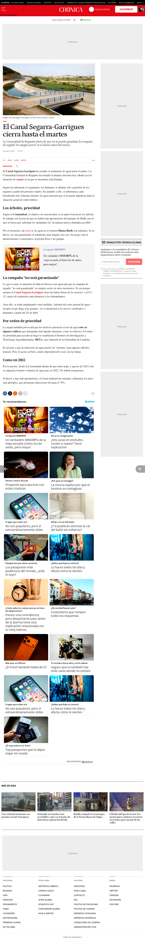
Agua (10, 160)
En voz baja (9, 927)
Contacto (79, 895)
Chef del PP (47, 2)
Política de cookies (84, 908)
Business (7, 890)
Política (7, 886)
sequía (20, 179)
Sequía (23, 160)
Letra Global (45, 899)
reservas (29, 230)
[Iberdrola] (85, 20)
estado (63, 351)
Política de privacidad (86, 904)
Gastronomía (10, 917)
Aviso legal (80, 890)
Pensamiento (10, 904)
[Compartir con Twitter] (10, 393)
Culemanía (44, 895)
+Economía (9, 913)
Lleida (16, 160)
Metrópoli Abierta (48, 886)
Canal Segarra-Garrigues (28, 292)
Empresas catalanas (85, 913)
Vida (5, 121)
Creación (8, 899)
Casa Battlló (112, 2)
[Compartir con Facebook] (5, 393)
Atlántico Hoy (46, 904)
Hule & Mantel (46, 913)
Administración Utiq (85, 927)
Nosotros (79, 886)
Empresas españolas (85, 917)
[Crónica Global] (72, 9)
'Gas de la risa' (59, 2)
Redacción (8, 166)
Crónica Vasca (46, 890)
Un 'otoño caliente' (17, 2)
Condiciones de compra (87, 922)
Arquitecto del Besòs (34, 2)
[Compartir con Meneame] (15, 393)
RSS (75, 899)
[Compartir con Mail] (20, 393)
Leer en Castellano (8, 15)
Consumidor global (49, 908)
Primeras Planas (12, 922)
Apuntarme (134, 261)
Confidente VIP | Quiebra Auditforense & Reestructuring (86, 2)
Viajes (6, 908)
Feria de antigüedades (126, 2)
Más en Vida (8, 785)
